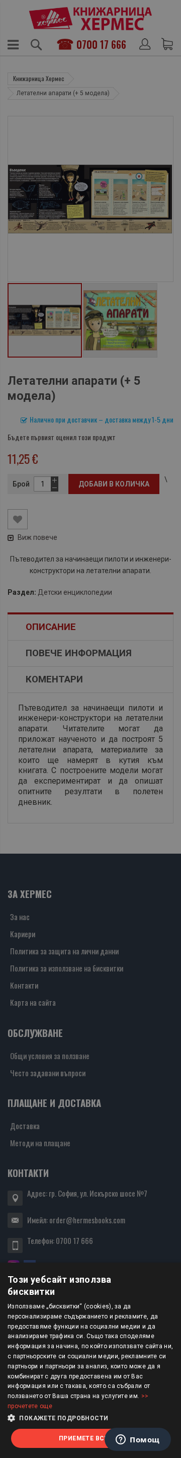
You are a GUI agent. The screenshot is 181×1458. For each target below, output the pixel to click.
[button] (90, 1418)
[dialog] (90, 1360)
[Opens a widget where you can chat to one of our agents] (138, 1440)
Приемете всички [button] (90, 1438)
